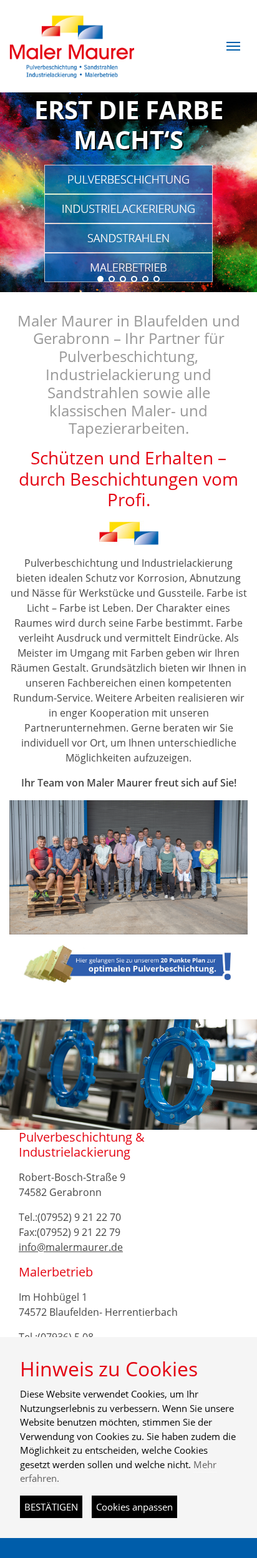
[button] (233, 46)
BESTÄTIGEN (51, 1507)
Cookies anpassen (134, 1507)
